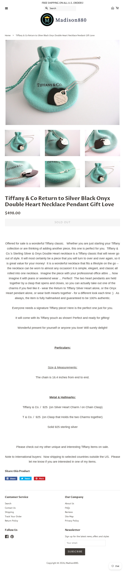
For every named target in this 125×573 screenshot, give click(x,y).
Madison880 (72, 562)
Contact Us (10, 507)
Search (8, 503)
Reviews (69, 512)
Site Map (69, 516)
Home (8, 35)
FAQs (67, 507)
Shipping (9, 512)
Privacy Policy (72, 520)
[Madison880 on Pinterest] (12, 537)
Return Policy (11, 520)
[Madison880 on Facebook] (7, 537)
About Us (69, 503)
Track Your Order (13, 516)
